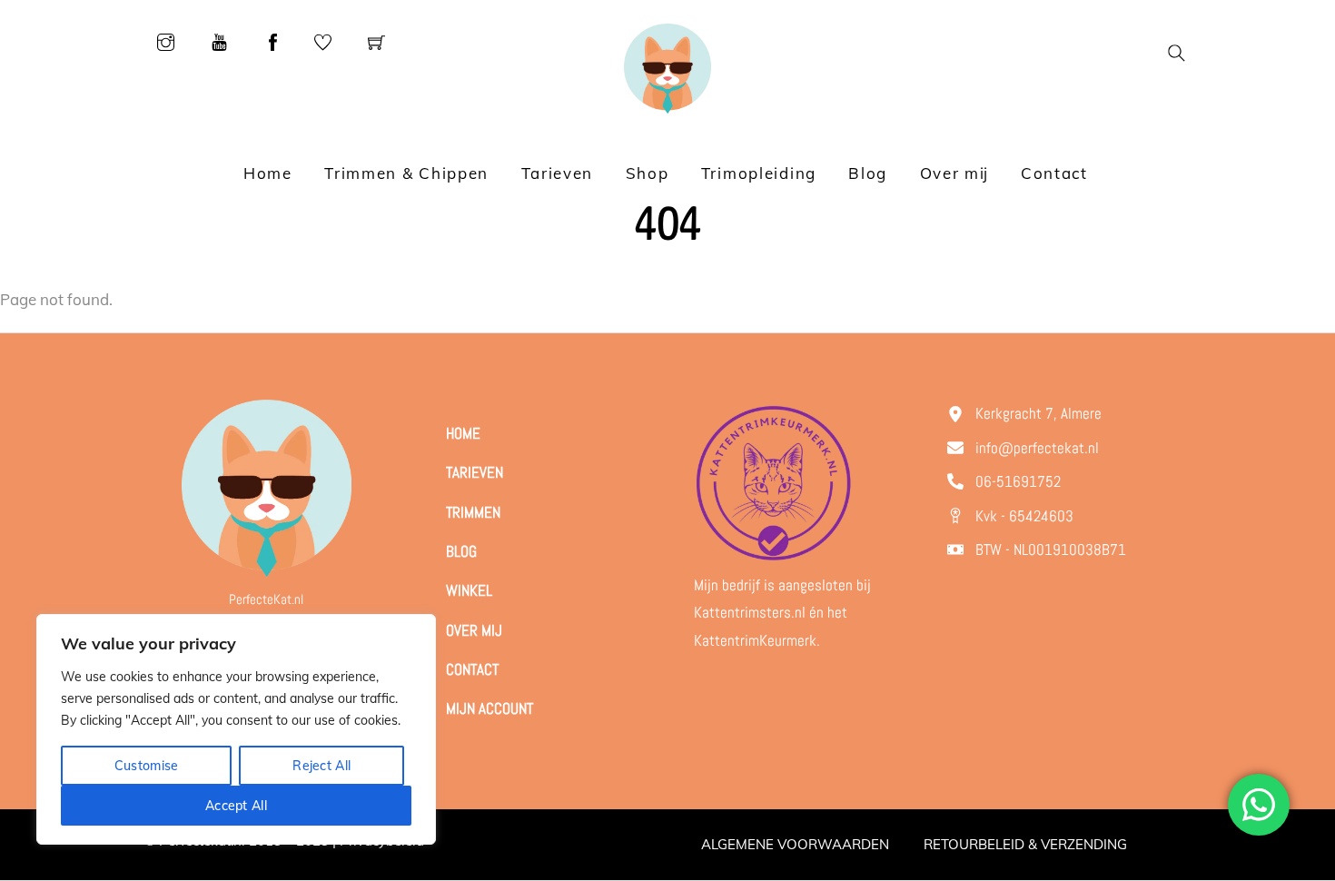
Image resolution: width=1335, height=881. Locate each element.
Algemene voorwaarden (795, 844)
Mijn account (489, 708)
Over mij (954, 173)
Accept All (236, 805)
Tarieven (557, 173)
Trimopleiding (758, 173)
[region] (236, 729)
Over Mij (474, 630)
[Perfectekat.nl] (667, 67)
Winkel (469, 590)
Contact (1054, 173)
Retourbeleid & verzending (1025, 844)
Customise (146, 765)
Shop (647, 173)
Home (267, 173)
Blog (867, 173)
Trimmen (473, 512)
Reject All (321, 765)
